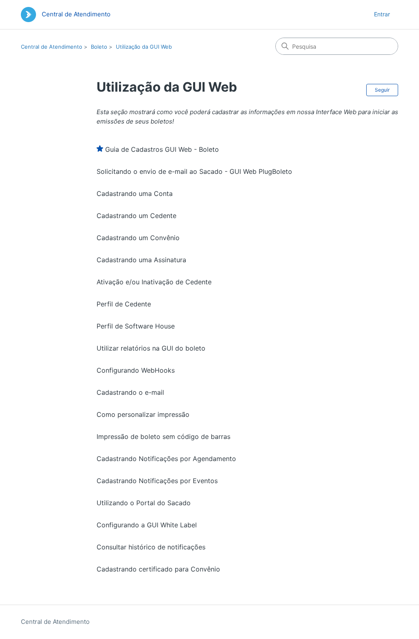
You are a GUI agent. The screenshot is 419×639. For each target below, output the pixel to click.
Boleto (99, 46)
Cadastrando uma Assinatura (141, 260)
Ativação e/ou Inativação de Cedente (154, 282)
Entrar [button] (382, 14)
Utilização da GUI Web (144, 46)
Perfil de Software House (136, 326)
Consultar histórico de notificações (151, 547)
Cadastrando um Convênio (138, 238)
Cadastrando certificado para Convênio (158, 569)
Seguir (382, 90)
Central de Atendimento (51, 46)
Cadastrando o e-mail (130, 392)
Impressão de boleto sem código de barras (163, 436)
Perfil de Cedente (124, 304)
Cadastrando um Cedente (136, 216)
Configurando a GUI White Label (147, 525)
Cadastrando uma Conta (135, 193)
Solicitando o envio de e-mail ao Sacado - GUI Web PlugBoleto (194, 171)
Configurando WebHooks (136, 370)
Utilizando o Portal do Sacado (144, 503)
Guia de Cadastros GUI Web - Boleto (162, 149)
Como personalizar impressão (143, 414)
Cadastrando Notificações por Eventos (157, 481)
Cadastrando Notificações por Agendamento (166, 458)
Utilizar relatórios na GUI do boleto (151, 348)
